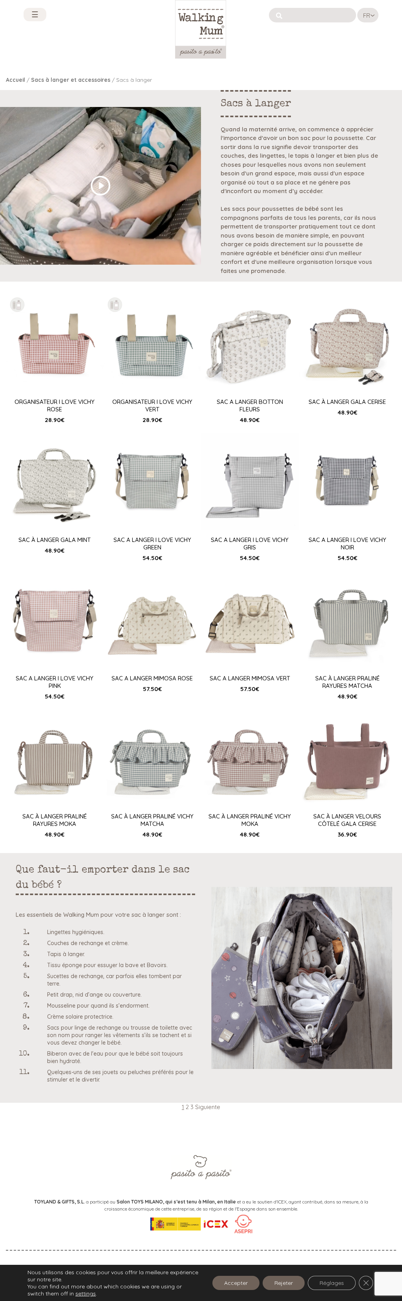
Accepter (236, 1282)
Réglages (332, 1282)
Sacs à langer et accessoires (70, 79)
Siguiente (207, 1107)
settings (85, 1293)
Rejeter (283, 1282)
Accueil (15, 79)
